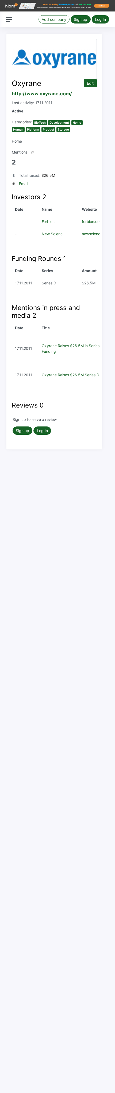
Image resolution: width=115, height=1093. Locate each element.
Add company (54, 19)
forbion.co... (92, 221)
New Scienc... (54, 234)
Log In (100, 19)
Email (23, 183)
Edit (90, 83)
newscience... (94, 234)
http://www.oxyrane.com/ (42, 93)
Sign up (80, 19)
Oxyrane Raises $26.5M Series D (70, 375)
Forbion (48, 221)
